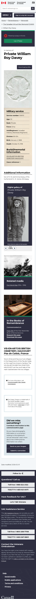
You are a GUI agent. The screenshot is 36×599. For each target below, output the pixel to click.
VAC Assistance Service (11, 513)
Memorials (24, 20)
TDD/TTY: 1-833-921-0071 (18, 490)
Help (4, 573)
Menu (6, 15)
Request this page (14, 335)
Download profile (24, 67)
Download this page (14, 337)
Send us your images (18, 446)
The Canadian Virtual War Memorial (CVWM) (18, 24)
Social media (10, 577)
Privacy (8, 587)
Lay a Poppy (18, 41)
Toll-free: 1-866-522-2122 (18, 485)
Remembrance (13, 20)
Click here (21, 405)
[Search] (33, 8)
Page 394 (10, 331)
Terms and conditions (14, 583)
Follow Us (20, 474)
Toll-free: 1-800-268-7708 (18, 532)
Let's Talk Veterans (18, 502)
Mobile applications (13, 580)
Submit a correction (18, 451)
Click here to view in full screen (17, 244)
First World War (12, 285)
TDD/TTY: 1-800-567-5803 (18, 537)
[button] (6, 248)
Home (3, 20)
